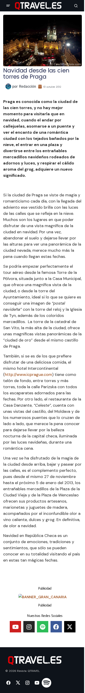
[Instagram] (29, 626)
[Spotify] (42, 626)
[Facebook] (56, 626)
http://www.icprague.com (28, 374)
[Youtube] (15, 626)
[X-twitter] (69, 626)
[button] (8, 5)
